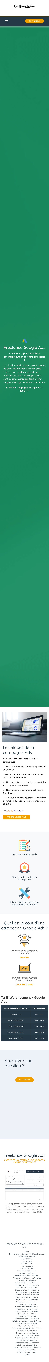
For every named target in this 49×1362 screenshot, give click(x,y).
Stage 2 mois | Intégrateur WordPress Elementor (27, 1254)
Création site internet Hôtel (27, 1323)
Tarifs (27, 1252)
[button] (7, 21)
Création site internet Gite (26, 1326)
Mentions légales (27, 1268)
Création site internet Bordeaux (26, 1338)
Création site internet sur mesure (27, 1292)
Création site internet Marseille (27, 1311)
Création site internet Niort (26, 1304)
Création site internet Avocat (26, 1340)
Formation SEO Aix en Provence (26, 1283)
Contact (27, 1355)
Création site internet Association (27, 1343)
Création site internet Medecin (27, 1309)
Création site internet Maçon (26, 1314)
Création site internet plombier (27, 1297)
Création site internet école (27, 1331)
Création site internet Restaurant (27, 1295)
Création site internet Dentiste (27, 1333)
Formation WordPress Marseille (26, 1276)
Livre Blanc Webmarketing (26, 1271)
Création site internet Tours (27, 1288)
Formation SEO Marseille (27, 1280)
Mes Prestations (27, 1266)
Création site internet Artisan (26, 1345)
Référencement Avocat (26, 1256)
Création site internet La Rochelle (27, 1319)
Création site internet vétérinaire (27, 1285)
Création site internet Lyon (26, 1316)
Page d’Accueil (27, 1259)
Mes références (26, 1264)
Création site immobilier (26, 1350)
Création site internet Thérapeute (27, 1290)
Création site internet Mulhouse (26, 1307)
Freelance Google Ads (27, 1273)
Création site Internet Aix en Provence (27, 1347)
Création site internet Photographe (26, 1299)
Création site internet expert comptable (26, 1328)
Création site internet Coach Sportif (27, 1335)
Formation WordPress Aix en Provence (27, 1278)
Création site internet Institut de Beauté (26, 1321)
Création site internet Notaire (26, 1302)
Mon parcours (27, 1261)
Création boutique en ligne (26, 1352)
